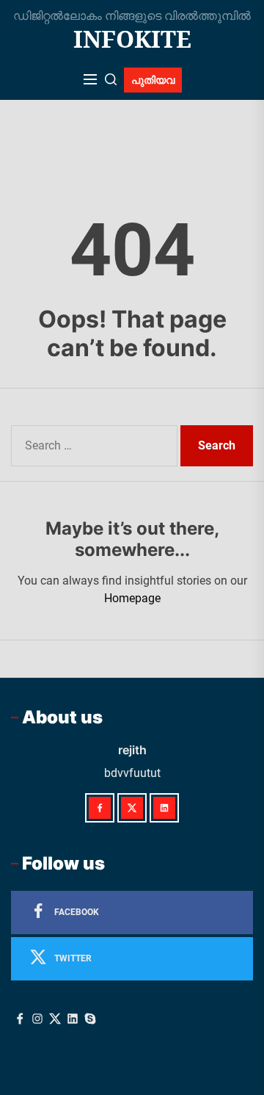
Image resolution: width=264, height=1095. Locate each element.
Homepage (132, 598)
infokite (132, 39)
